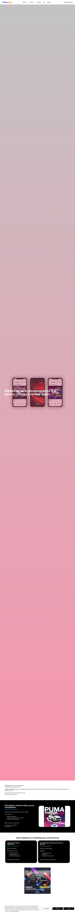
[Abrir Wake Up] (27, 2)
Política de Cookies (15, 911)
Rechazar (58, 908)
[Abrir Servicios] (34, 2)
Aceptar (69, 908)
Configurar (46, 908)
